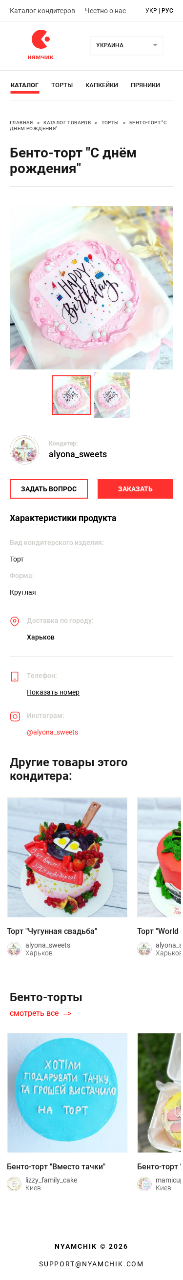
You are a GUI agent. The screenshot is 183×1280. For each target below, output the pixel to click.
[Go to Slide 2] (112, 395)
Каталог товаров (67, 122)
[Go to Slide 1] (71, 395)
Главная (21, 122)
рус (167, 10)
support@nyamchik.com (91, 1264)
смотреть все (34, 1013)
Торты (62, 85)
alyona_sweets (78, 454)
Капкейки (101, 85)
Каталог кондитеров (42, 11)
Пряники (145, 85)
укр (151, 10)
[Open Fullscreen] (164, 360)
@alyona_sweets (52, 732)
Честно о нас (105, 11)
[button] (91, 287)
